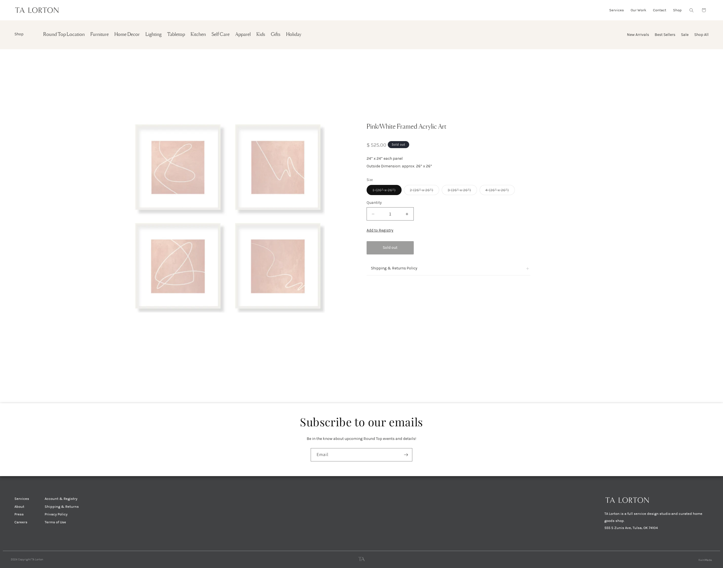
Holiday (293, 34)
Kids (260, 34)
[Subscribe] (406, 454)
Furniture (99, 34)
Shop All (701, 35)
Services (21, 499)
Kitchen (198, 34)
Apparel (243, 34)
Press (19, 514)
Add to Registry (380, 230)
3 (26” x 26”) (462, 191)
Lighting (153, 34)
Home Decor (127, 34)
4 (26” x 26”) (500, 191)
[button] (691, 10)
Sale (685, 35)
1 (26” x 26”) (387, 191)
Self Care (221, 34)
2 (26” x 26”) (424, 191)
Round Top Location (64, 34)
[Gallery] (229, 217)
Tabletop (176, 34)
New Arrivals (638, 35)
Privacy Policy (56, 514)
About (19, 507)
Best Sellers (665, 35)
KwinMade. (705, 560)
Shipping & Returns (62, 507)
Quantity (374, 203)
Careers (20, 522)
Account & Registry (61, 499)
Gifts (275, 34)
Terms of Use (55, 522)
